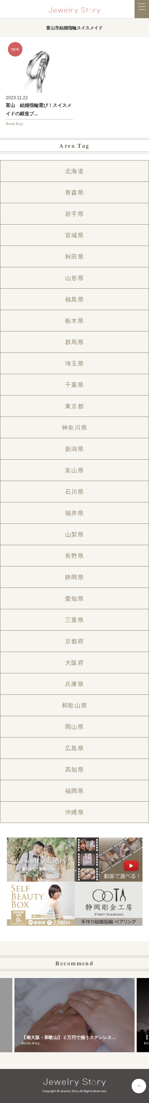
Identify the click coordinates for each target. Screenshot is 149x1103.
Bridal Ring (14, 123)
